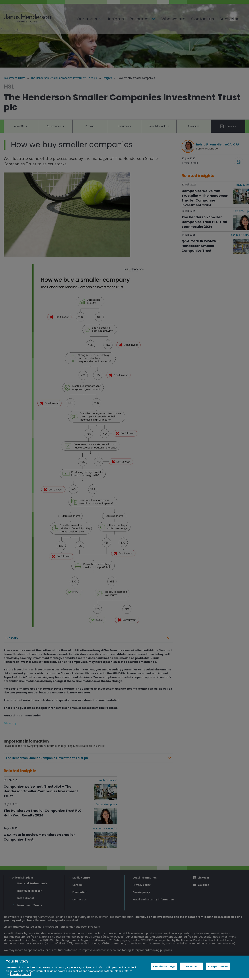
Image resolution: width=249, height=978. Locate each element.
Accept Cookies (218, 966)
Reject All (191, 966)
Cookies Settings (164, 966)
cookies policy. (20, 974)
